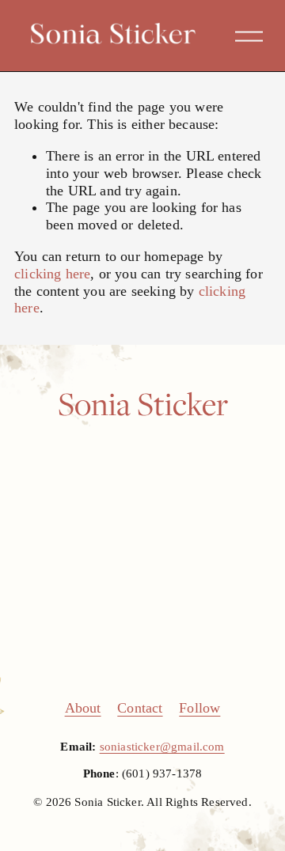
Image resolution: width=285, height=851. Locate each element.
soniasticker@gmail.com (162, 746)
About (83, 708)
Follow (199, 708)
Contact (139, 708)
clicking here (52, 274)
